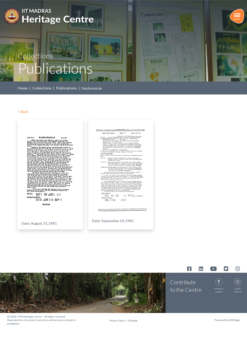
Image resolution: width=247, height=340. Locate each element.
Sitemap (133, 320)
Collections (41, 88)
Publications (66, 88)
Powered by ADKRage (227, 320)
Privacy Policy (117, 320)
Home (23, 88)
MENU (237, 19)
